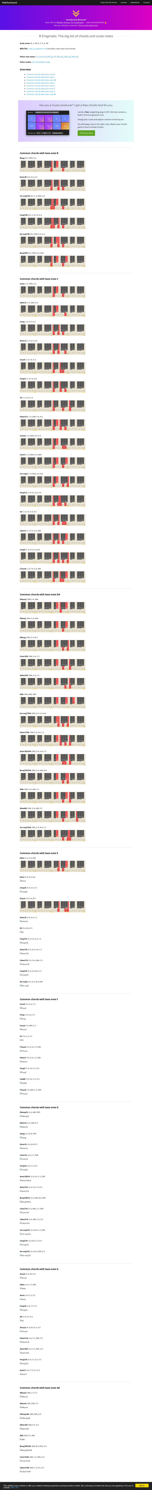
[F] (55, 56)
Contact (146, 2)
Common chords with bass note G (40, 88)
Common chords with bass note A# (41, 94)
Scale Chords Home (108, 2)
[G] (62, 56)
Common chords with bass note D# (41, 80)
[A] (70, 56)
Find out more (86, 133)
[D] (44, 56)
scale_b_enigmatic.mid (37, 48)
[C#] (40, 56)
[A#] (73, 56)
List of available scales (41, 62)
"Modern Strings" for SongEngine (70, 22)
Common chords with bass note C (40, 77)
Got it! (142, 1485)
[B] (77, 56)
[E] (52, 56)
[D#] (48, 56)
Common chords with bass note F (40, 86)
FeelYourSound (9, 2)
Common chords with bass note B (40, 74)
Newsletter (135, 2)
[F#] (58, 56)
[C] (37, 56)
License (124, 2)
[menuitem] (9, 2)
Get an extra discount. (88, 25)
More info (15, 1487)
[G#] (66, 56)
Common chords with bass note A (40, 91)
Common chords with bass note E (40, 83)
